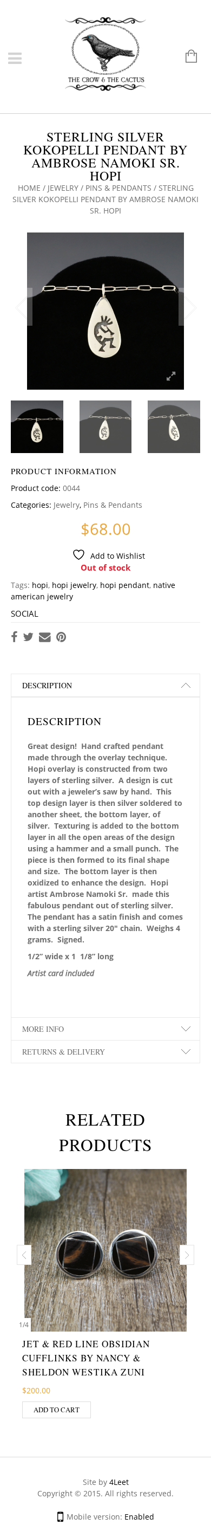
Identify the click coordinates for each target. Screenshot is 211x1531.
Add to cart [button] (57, 1409)
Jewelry (63, 188)
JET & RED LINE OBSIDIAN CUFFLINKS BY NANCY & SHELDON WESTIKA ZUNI (86, 1358)
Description (47, 685)
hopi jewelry (74, 585)
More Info (43, 1029)
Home (29, 188)
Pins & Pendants (118, 188)
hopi (40, 585)
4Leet (119, 1482)
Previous (21, 307)
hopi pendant (124, 585)
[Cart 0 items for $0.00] (186, 57)
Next (189, 307)
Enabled (139, 1516)
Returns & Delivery (63, 1051)
